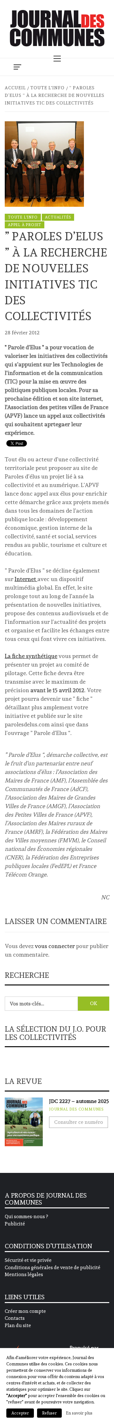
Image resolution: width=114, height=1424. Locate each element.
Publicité (15, 1224)
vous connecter (55, 946)
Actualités (58, 217)
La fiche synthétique (31, 656)
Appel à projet (24, 225)
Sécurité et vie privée (28, 1260)
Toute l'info (23, 217)
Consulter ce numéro (78, 1122)
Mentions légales (24, 1274)
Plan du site (18, 1325)
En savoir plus (79, 1412)
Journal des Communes (76, 1109)
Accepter (20, 1413)
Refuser (49, 1413)
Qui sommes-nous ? (26, 1216)
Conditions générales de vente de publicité (52, 1267)
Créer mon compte (25, 1311)
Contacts (15, 1318)
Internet (26, 579)
